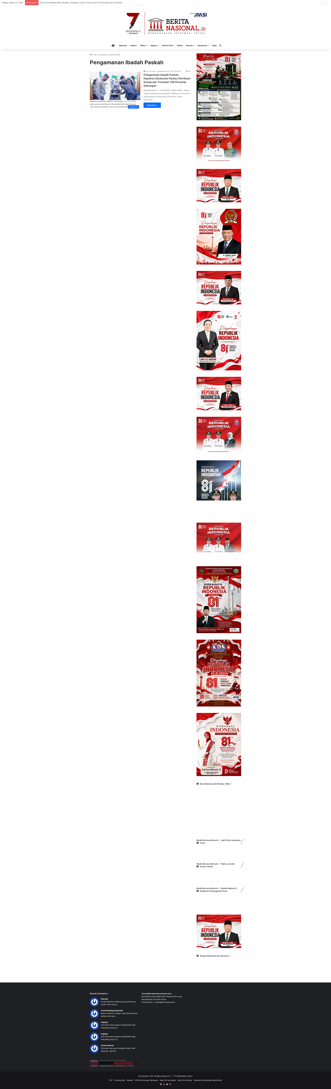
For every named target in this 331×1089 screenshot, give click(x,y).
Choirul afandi (107, 1045)
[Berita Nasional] (165, 23)
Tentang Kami (119, 1080)
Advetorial (202, 45)
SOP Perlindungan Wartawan (146, 1080)
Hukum (133, 45)
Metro (143, 45)
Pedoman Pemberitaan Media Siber (208, 1080)
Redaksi (130, 1080)
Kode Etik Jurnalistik (168, 1080)
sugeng (104, 1022)
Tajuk (214, 45)
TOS (110, 1080)
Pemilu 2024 (167, 45)
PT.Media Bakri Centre (184, 1076)
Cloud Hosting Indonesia (112, 1010)
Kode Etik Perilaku (185, 1080)
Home (94, 55)
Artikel (180, 45)
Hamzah (104, 999)
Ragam (154, 45)
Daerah (189, 45)
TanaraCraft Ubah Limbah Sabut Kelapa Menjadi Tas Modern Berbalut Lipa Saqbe (72, 3)
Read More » (152, 105)
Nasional (123, 45)
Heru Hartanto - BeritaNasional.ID (157, 71)
